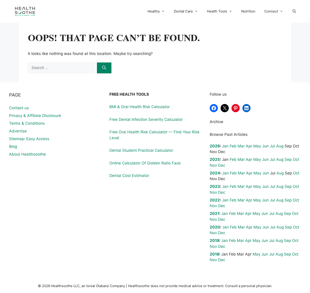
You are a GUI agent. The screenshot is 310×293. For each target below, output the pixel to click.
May (257, 146)
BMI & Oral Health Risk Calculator (139, 106)
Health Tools (217, 11)
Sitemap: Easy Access (29, 139)
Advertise (18, 131)
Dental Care (183, 11)
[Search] (104, 67)
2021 (214, 213)
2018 (214, 254)
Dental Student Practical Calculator (141, 150)
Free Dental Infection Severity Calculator (146, 119)
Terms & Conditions (27, 123)
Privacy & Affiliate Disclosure (35, 115)
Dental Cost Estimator (129, 175)
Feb (233, 146)
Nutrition (248, 11)
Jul (272, 146)
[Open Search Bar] (294, 11)
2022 (215, 200)
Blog (13, 146)
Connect (271, 11)
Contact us (19, 108)
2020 (215, 227)
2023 (215, 186)
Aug (279, 146)
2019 (214, 240)
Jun (265, 146)
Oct (296, 159)
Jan (225, 146)
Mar (241, 146)
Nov (213, 165)
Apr (249, 146)
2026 (215, 146)
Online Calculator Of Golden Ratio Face (145, 163)
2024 (215, 173)
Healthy (154, 11)
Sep (288, 159)
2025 (215, 159)
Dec (221, 165)
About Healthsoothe (27, 154)
